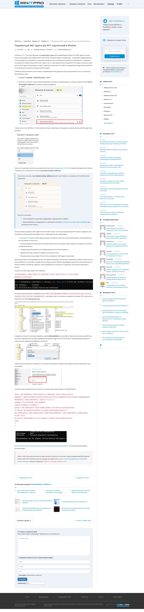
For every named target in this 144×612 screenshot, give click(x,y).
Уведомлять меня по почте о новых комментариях (36, 557)
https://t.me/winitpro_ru (117, 21)
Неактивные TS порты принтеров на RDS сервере (54, 491)
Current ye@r (22, 583)
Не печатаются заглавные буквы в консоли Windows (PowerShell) (76, 509)
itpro (28, 49)
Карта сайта (117, 597)
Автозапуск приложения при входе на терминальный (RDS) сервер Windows (112, 174)
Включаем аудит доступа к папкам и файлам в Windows (37, 502)
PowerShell (27, 41)
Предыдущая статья (25, 477)
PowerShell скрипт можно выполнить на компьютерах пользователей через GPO (44, 446)
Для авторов (43, 597)
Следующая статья (82, 477)
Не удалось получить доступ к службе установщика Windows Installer (112, 182)
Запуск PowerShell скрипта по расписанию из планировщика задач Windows (36, 509)
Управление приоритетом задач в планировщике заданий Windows (110, 158)
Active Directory (108, 103)
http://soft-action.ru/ (116, 71)
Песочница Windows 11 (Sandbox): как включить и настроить (112, 197)
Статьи (100, 597)
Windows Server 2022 (110, 87)
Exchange (111, 4)
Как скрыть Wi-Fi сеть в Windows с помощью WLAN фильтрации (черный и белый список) (114, 205)
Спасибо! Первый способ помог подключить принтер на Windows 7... (117, 246)
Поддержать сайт (64, 597)
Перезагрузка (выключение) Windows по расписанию (81, 491)
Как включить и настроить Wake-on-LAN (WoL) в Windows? (115, 332)
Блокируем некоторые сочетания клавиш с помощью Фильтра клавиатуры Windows (114, 142)
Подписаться (114, 56)
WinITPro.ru (18, 41)
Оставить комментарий (83, 520)
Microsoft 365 (108, 115)
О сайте (119, 4)
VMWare (106, 119)
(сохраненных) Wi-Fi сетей (62, 168)
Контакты (84, 597)
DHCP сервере (29, 238)
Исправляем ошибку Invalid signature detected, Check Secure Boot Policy (112, 166)
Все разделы (108, 123)
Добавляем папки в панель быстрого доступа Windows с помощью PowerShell (115, 311)
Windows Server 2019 (110, 95)
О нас (27, 597)
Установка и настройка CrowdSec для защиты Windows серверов (112, 213)
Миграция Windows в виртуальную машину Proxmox (114, 150)
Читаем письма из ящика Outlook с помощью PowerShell (113, 326)
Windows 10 (36, 41)
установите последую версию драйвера (75, 222)
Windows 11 (45, 41)
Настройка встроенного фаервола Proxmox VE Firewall (114, 190)
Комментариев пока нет (64, 49)
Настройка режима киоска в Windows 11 (75, 502)
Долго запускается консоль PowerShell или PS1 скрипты (26, 491)
